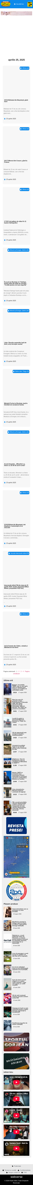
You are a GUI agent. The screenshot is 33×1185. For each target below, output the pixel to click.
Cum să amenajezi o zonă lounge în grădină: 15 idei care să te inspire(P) (20, 955)
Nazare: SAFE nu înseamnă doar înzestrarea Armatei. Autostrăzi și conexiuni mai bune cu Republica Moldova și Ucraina (19, 776)
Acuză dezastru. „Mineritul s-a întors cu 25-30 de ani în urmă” (14, 464)
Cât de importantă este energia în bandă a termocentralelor (19, 734)
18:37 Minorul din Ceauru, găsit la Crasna (15, 161)
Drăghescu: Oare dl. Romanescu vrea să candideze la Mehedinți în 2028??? (19, 761)
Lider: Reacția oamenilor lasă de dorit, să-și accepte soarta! (15, 343)
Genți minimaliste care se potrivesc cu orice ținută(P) (20, 910)
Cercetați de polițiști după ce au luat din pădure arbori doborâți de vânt (19, 747)
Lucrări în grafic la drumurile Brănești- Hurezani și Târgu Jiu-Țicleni (19, 720)
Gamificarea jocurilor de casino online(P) (19, 1023)
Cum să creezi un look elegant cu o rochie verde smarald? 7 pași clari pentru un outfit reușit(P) (19, 982)
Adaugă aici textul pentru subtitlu (7, 688)
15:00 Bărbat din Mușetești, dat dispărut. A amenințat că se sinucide (14, 526)
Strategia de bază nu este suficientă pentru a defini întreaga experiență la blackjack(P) (20, 1010)
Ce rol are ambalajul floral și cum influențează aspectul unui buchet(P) (20, 968)
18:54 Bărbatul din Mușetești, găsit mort (16, 100)
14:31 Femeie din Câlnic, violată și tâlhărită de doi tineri (15, 646)
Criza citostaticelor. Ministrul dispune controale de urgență (18, 791)
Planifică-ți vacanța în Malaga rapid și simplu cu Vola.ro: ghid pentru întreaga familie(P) (19, 923)
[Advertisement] (16, 36)
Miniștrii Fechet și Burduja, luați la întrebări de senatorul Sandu (15, 404)
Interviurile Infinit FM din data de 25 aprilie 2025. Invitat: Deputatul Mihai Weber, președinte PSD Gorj (16, 586)
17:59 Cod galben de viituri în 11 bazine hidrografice (15, 222)
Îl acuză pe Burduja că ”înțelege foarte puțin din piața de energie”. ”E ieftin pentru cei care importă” (15, 283)
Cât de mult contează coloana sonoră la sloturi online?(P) (20, 996)
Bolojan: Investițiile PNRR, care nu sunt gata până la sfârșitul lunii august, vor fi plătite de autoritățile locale (20, 687)
